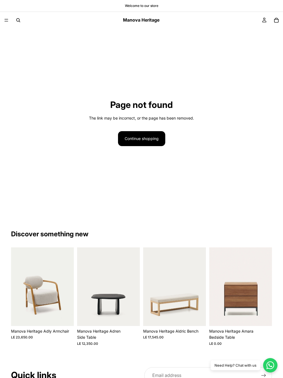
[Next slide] (68, 287)
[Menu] (6, 20)
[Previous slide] (17, 287)
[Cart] (276, 20)
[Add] (65, 317)
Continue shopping (142, 138)
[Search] (18, 20)
